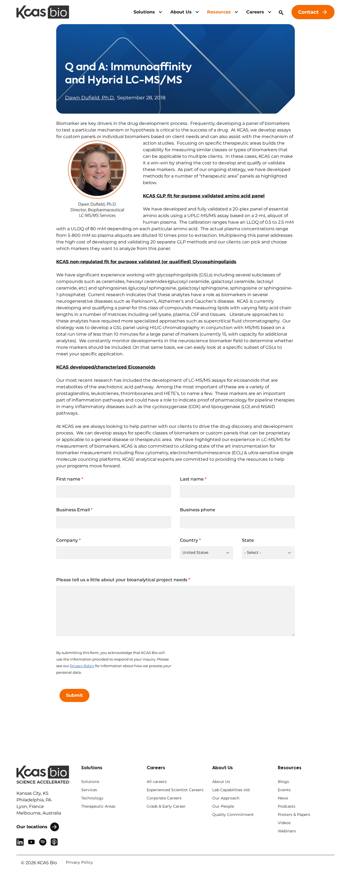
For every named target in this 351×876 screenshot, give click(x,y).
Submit (74, 695)
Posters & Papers (294, 814)
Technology (92, 798)
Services (89, 789)
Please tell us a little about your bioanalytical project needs (123, 579)
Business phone (197, 509)
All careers (157, 781)
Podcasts (286, 806)
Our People (223, 806)
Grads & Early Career (166, 806)
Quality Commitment (233, 814)
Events (284, 789)
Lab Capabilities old (231, 789)
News (283, 798)
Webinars (287, 831)
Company (68, 540)
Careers (255, 12)
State (248, 540)
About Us (181, 12)
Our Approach (225, 798)
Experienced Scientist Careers (175, 789)
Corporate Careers (164, 798)
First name (69, 479)
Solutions (144, 12)
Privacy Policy (82, 666)
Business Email (74, 509)
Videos (284, 822)
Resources (219, 12)
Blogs (283, 781)
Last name (193, 479)
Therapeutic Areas (98, 806)
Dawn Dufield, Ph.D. (90, 98)
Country (190, 540)
